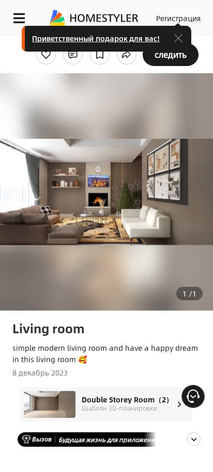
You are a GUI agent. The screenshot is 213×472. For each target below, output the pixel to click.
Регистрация (178, 18)
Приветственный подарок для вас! (96, 38)
